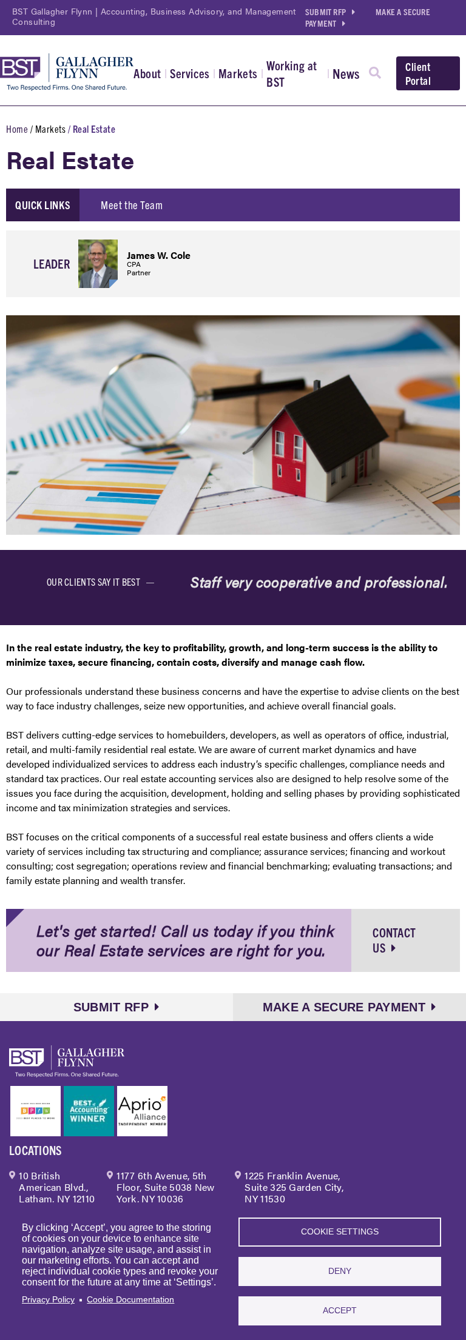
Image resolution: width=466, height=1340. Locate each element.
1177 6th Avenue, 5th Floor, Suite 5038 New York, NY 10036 (165, 1186)
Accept (340, 1310)
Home (17, 128)
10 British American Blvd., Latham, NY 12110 (57, 1186)
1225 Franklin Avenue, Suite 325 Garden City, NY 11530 (294, 1186)
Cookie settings (340, 1231)
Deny (339, 1271)
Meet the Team (132, 205)
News (346, 73)
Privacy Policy (48, 1299)
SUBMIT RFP (325, 11)
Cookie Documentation (130, 1299)
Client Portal (418, 73)
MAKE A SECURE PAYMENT (344, 1007)
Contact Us (394, 940)
